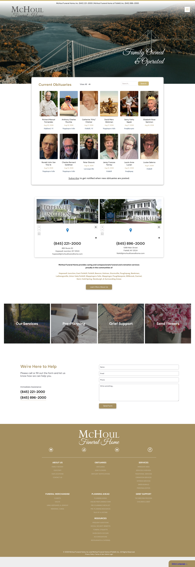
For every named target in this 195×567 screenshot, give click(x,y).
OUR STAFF (57, 470)
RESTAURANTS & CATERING (100, 540)
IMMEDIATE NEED (144, 467)
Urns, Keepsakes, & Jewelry (57, 505)
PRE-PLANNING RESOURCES (100, 509)
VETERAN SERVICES (143, 481)
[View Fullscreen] (39, 233)
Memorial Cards (57, 509)
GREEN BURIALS (143, 485)
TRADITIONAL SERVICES (143, 474)
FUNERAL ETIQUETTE (100, 530)
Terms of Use (99, 554)
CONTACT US (57, 477)
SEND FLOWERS (100, 470)
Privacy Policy (89, 554)
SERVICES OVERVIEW (143, 470)
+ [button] (39, 227)
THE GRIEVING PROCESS (143, 498)
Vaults (57, 502)
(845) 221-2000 (85, 3)
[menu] (187, 9)
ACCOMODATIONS (100, 537)
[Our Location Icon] (84, 451)
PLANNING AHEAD (100, 498)
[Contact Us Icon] (117, 451)
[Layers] (95, 227)
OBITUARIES (100, 467)
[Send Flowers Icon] (51, 451)
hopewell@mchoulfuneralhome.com (67, 254)
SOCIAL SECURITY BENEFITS (100, 526)
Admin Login (109, 554)
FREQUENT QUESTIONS (100, 523)
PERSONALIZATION (143, 488)
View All (83, 84)
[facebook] (150, 449)
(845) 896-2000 (132, 3)
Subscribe (74, 178)
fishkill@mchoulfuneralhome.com (131, 253)
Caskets (57, 498)
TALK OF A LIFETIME (100, 512)
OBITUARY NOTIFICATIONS (100, 474)
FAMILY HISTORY (57, 467)
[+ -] (67, 232)
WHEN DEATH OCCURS (101, 533)
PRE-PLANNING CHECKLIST (100, 505)
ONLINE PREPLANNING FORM (100, 502)
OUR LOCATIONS (57, 474)
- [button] (39, 229)
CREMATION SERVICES (143, 477)
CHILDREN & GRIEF (143, 502)
